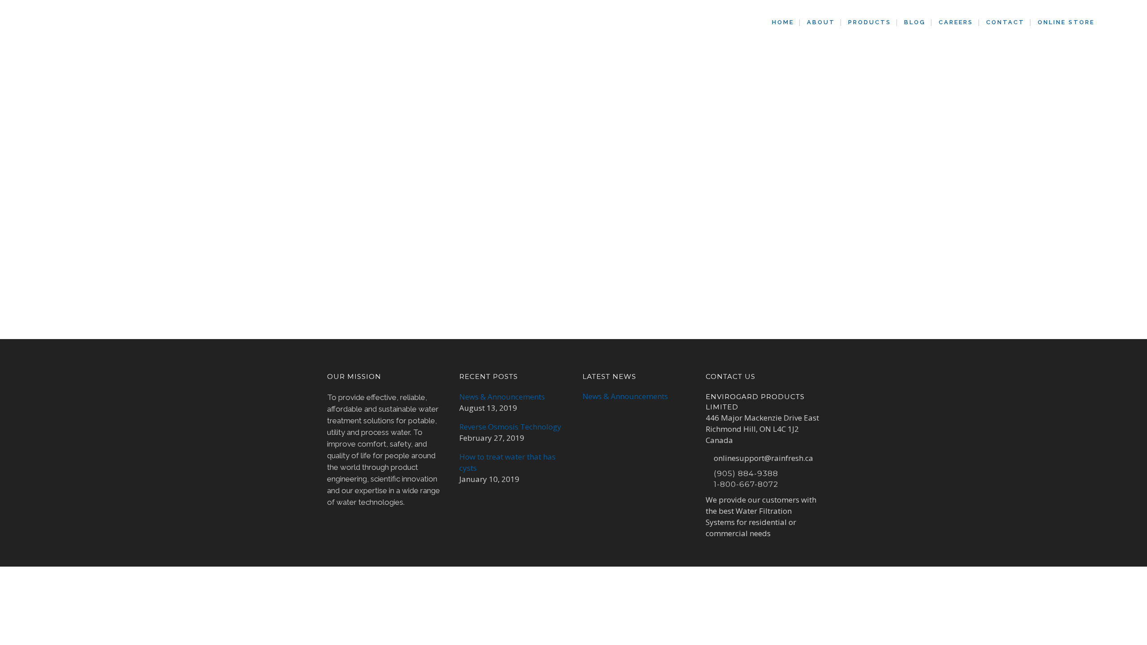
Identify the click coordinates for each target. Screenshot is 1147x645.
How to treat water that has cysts (507, 462)
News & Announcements (502, 396)
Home (524, 92)
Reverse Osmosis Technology (510, 426)
